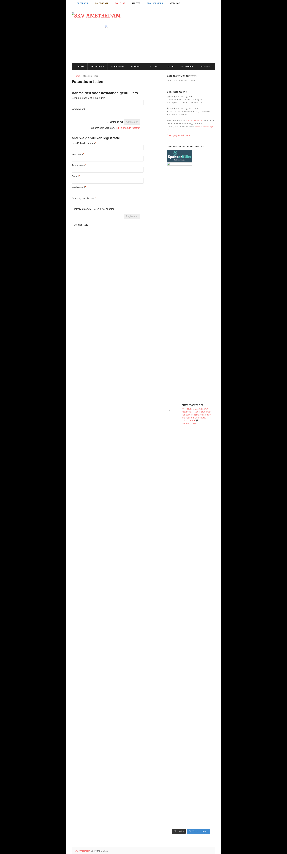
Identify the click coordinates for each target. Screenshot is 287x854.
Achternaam (79, 165)
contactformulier (194, 120)
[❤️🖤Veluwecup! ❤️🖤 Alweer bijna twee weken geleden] (203, 794)
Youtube (120, 3)
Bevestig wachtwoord (84, 198)
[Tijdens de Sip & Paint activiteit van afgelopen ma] (178, 612)
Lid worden (97, 66)
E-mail (76, 176)
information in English (205, 126)
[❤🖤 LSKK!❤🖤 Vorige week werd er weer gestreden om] (203, 714)
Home (81, 66)
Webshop (174, 3)
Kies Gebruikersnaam (84, 143)
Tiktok (135, 3)
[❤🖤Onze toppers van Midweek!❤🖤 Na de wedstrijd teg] (178, 776)
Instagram (101, 3)
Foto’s (154, 66)
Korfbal (135, 66)
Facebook (82, 3)
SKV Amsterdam (82, 850)
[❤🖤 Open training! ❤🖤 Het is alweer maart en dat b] (203, 630)
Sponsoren (186, 66)
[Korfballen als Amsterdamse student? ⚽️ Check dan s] (203, 441)
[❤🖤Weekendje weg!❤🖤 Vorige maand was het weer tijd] (178, 690)
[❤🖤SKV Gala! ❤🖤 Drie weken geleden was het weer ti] (203, 567)
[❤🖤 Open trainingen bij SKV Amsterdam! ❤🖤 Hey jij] (178, 483)
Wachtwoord (78, 109)
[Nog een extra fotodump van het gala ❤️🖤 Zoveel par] (178, 548)
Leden (170, 66)
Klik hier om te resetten (128, 128)
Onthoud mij (116, 122)
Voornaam (78, 154)
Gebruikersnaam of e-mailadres (88, 98)
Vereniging (117, 66)
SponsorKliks (154, 3)
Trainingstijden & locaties (179, 135)
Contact (205, 66)
